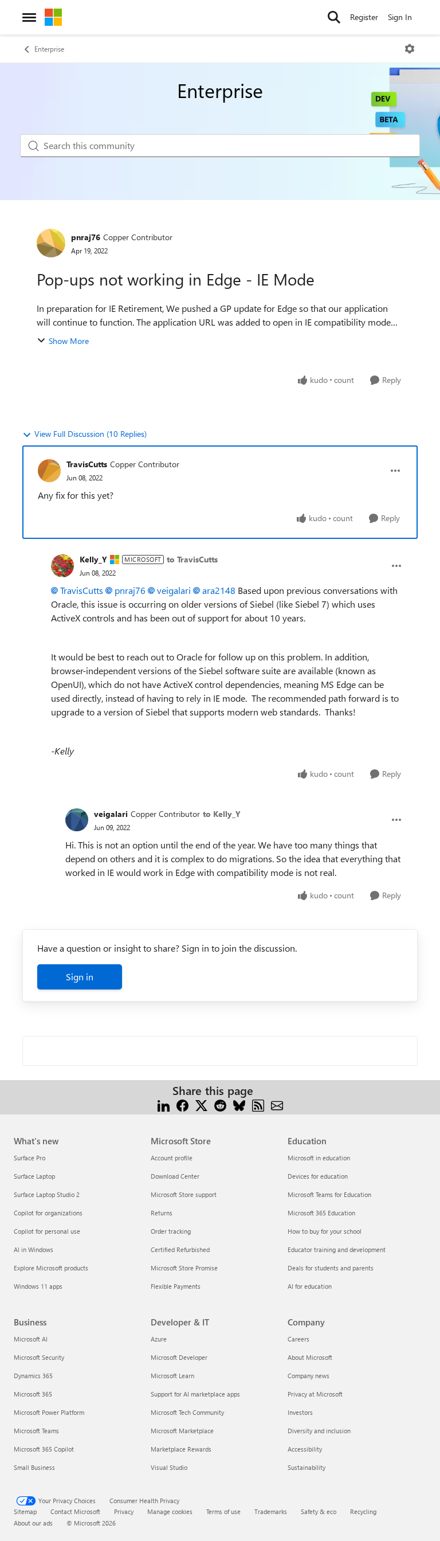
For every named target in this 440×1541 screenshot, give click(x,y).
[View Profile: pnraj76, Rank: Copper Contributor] (51, 243)
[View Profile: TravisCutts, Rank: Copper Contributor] (49, 470)
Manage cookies (169, 1511)
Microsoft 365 (33, 1394)
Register (364, 16)
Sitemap (25, 1511)
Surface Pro (29, 1157)
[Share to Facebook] (182, 1104)
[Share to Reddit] (220, 1104)
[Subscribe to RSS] (258, 1104)
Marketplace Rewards (181, 1449)
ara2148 (218, 590)
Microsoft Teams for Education (329, 1194)
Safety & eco (318, 1511)
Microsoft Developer (179, 1357)
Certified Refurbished (180, 1249)
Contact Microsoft (75, 1511)
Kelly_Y (93, 559)
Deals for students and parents (331, 1268)
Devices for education (318, 1176)
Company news (308, 1375)
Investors (300, 1412)
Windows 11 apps (38, 1286)
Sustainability (306, 1467)
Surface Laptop (34, 1176)
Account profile (171, 1157)
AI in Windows (33, 1249)
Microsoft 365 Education (321, 1212)
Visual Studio (169, 1467)
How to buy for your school (325, 1231)
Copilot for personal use (47, 1231)
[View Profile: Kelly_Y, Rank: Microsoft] (62, 565)
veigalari (174, 590)
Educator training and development (337, 1249)
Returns (161, 1212)
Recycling (363, 1511)
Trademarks (270, 1511)
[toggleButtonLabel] (410, 49)
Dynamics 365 (33, 1375)
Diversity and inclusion (319, 1430)
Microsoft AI (31, 1339)
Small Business (34, 1467)
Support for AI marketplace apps (195, 1394)
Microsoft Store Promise (184, 1268)
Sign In (400, 16)
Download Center (175, 1176)
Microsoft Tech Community (187, 1412)
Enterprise (49, 48)
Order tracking (171, 1231)
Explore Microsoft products (51, 1268)
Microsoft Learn (172, 1375)
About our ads (33, 1523)
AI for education (310, 1286)
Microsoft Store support (184, 1194)
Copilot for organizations (48, 1212)
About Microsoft (310, 1357)
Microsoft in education (319, 1157)
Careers (298, 1339)
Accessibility (305, 1449)
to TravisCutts (192, 559)
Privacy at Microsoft (315, 1394)
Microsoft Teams (36, 1430)
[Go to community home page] (53, 17)
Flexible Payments (176, 1286)
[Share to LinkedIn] (164, 1104)
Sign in (79, 977)
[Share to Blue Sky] (239, 1104)
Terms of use (223, 1511)
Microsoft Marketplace (182, 1430)
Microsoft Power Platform (49, 1412)
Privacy (123, 1511)
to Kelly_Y (222, 813)
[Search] (334, 17)
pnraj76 (85, 237)
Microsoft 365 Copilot (44, 1449)
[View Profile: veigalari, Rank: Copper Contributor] (76, 819)
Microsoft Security (39, 1357)
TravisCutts (86, 464)
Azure (159, 1339)
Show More (69, 340)
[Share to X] (201, 1104)
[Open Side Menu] (29, 17)
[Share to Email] (277, 1104)
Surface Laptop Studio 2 (47, 1194)
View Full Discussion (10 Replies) (90, 433)
